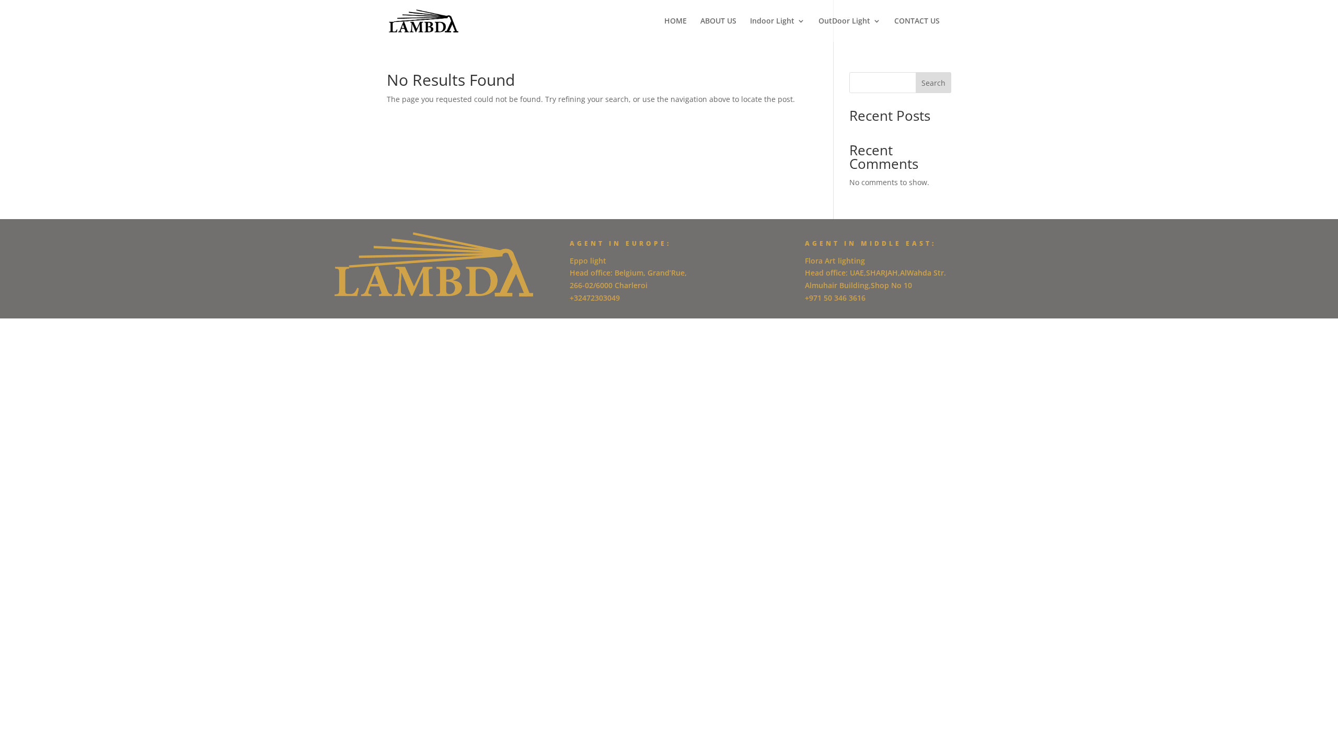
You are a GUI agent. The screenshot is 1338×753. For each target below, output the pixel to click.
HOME (675, 21)
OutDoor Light (844, 21)
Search (933, 83)
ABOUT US (718, 21)
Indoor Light (772, 21)
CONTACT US (917, 21)
